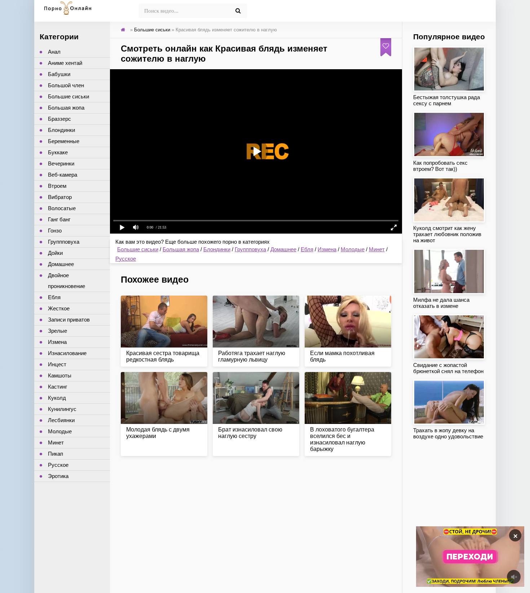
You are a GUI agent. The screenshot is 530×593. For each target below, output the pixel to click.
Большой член (66, 85)
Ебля (307, 249)
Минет (377, 249)
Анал (54, 52)
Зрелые (57, 331)
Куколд (57, 398)
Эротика (58, 476)
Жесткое (59, 308)
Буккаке (58, 152)
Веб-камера (62, 175)
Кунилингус (62, 409)
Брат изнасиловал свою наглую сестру (250, 432)
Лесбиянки (61, 420)
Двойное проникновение (66, 280)
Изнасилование (67, 353)
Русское (125, 259)
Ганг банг (59, 219)
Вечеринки (61, 163)
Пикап (55, 454)
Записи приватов (69, 320)
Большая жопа (181, 249)
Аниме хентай (65, 63)
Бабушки (59, 74)
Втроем (57, 186)
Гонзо (55, 230)
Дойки (55, 253)
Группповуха (250, 249)
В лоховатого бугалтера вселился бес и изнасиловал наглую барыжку (342, 439)
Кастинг (57, 387)
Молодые (353, 249)
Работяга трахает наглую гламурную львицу (251, 356)
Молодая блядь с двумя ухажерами (158, 432)
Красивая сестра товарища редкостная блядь (162, 356)
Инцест (57, 364)
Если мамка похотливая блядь (342, 356)
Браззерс (59, 119)
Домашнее (283, 249)
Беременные (63, 141)
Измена (327, 249)
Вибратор (60, 197)
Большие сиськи (137, 249)
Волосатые (62, 208)
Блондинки (216, 249)
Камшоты (59, 375)
